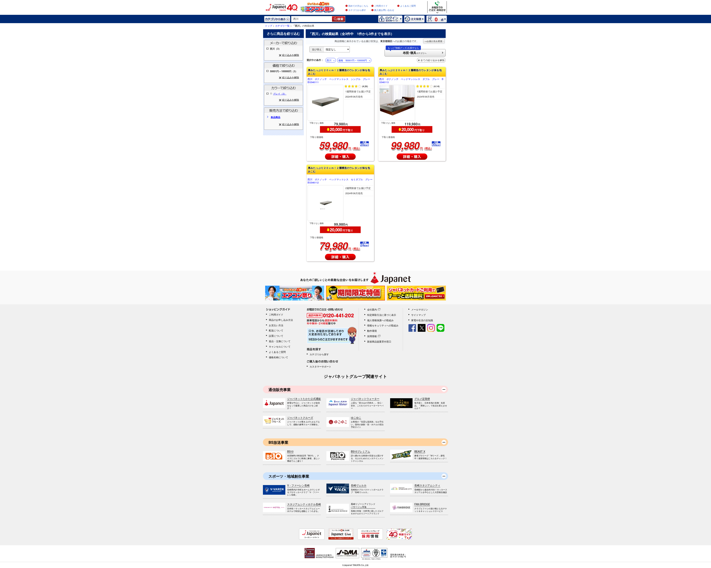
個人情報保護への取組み (380, 320)
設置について (276, 336)
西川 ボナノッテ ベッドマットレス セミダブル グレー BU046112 (340, 181)
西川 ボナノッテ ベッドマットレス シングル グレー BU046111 (340, 81)
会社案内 (372, 309)
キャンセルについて (280, 346)
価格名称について (278, 357)
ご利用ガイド (381, 6)
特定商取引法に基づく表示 (381, 315)
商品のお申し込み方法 (281, 320)
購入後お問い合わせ (384, 10)
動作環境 (372, 331)
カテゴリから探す (357, 10)
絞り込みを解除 (290, 55)
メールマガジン (419, 309)
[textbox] (311, 19)
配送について (276, 330)
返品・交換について (280, 341)
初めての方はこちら (358, 6)
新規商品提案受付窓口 (379, 341)
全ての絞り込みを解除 (432, 60)
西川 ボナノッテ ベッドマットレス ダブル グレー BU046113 (411, 81)
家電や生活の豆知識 (422, 320)
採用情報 (372, 336)
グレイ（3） (279, 93)
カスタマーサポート (320, 366)
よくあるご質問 (408, 6)
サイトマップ (418, 315)
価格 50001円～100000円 (352, 60)
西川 (329, 60)
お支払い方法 (276, 325)
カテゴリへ (407, 52)
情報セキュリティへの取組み (382, 325)
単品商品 (275, 117)
